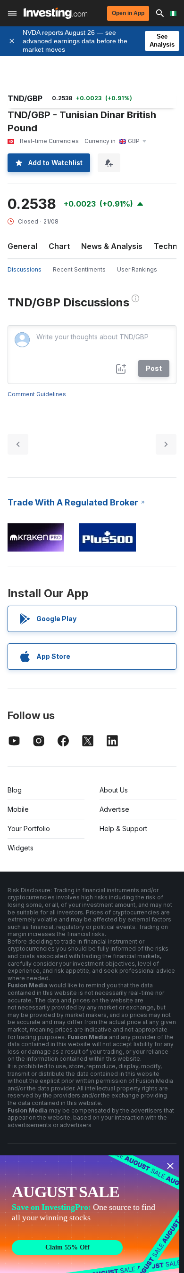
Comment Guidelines (37, 394)
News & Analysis (111, 246)
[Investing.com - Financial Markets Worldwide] (55, 13)
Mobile (18, 809)
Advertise (114, 809)
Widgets (20, 848)
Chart (59, 246)
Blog (15, 790)
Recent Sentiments (79, 269)
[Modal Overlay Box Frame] (89, 1214)
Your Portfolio (29, 829)
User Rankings (137, 269)
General (22, 246)
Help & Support (123, 829)
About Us (114, 790)
